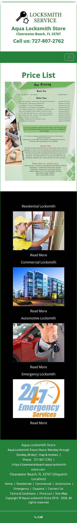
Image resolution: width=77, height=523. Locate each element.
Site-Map (61, 493)
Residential (24, 483)
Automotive (63, 483)
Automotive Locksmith (38, 318)
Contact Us (55, 488)
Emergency (21, 488)
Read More (38, 255)
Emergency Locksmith (38, 374)
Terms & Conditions (23, 493)
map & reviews (49, 454)
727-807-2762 (48, 40)
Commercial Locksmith (38, 262)
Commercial (43, 483)
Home (9, 483)
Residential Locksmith (38, 206)
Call (40, 517)
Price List (46, 493)
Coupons (38, 488)
